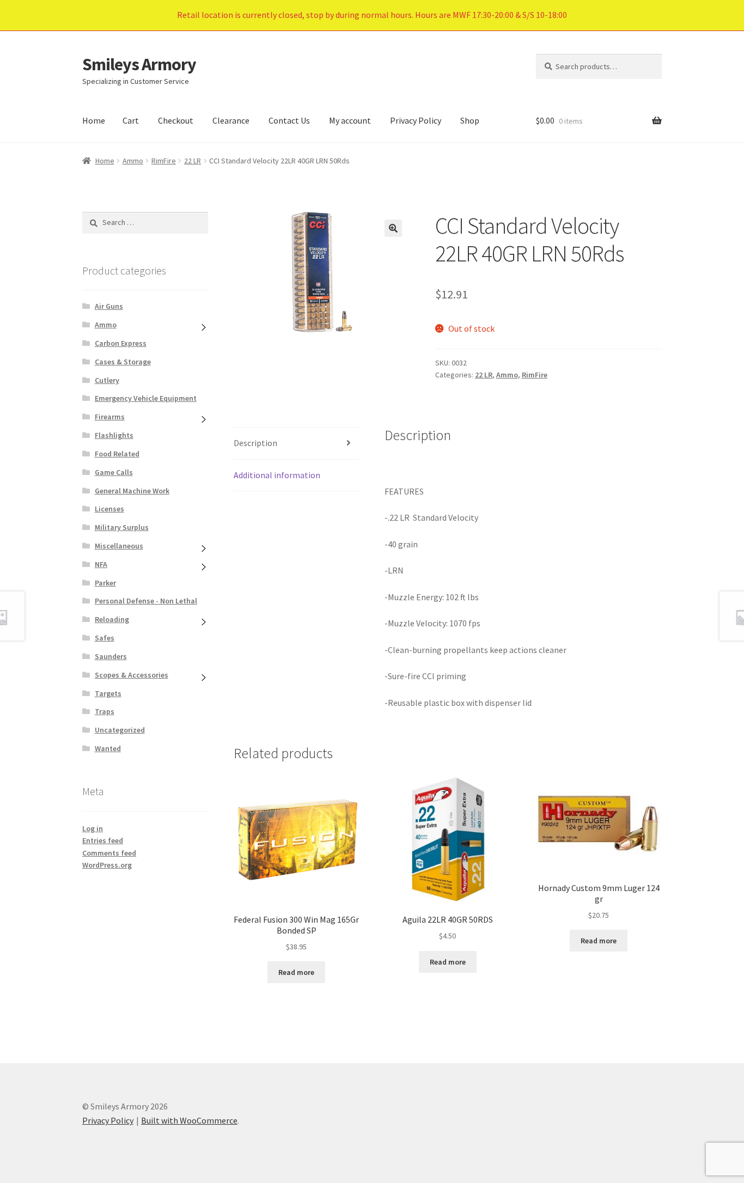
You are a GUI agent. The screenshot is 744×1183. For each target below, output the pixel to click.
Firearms (110, 417)
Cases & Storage (123, 362)
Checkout (175, 120)
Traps (104, 711)
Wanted (108, 748)
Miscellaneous (119, 546)
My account (350, 120)
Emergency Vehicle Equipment (146, 398)
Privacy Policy (415, 120)
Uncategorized (120, 730)
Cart (131, 120)
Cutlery (107, 380)
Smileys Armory (139, 64)
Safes (104, 638)
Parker (105, 583)
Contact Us (289, 120)
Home (93, 120)
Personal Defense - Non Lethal (146, 601)
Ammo (133, 161)
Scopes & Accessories (131, 675)
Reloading (112, 619)
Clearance (230, 120)
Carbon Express (121, 343)
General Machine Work (132, 491)
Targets (108, 693)
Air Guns (109, 306)
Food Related (117, 454)
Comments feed (109, 853)
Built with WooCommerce (189, 1120)
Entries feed (102, 840)
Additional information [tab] (277, 474)
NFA (101, 564)
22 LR (192, 161)
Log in (92, 828)
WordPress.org (107, 865)
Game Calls (114, 472)
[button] (393, 228)
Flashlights (114, 435)
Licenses (109, 509)
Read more (296, 972)
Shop (469, 120)
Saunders (111, 656)
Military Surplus (122, 527)
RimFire (163, 161)
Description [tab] (255, 442)
